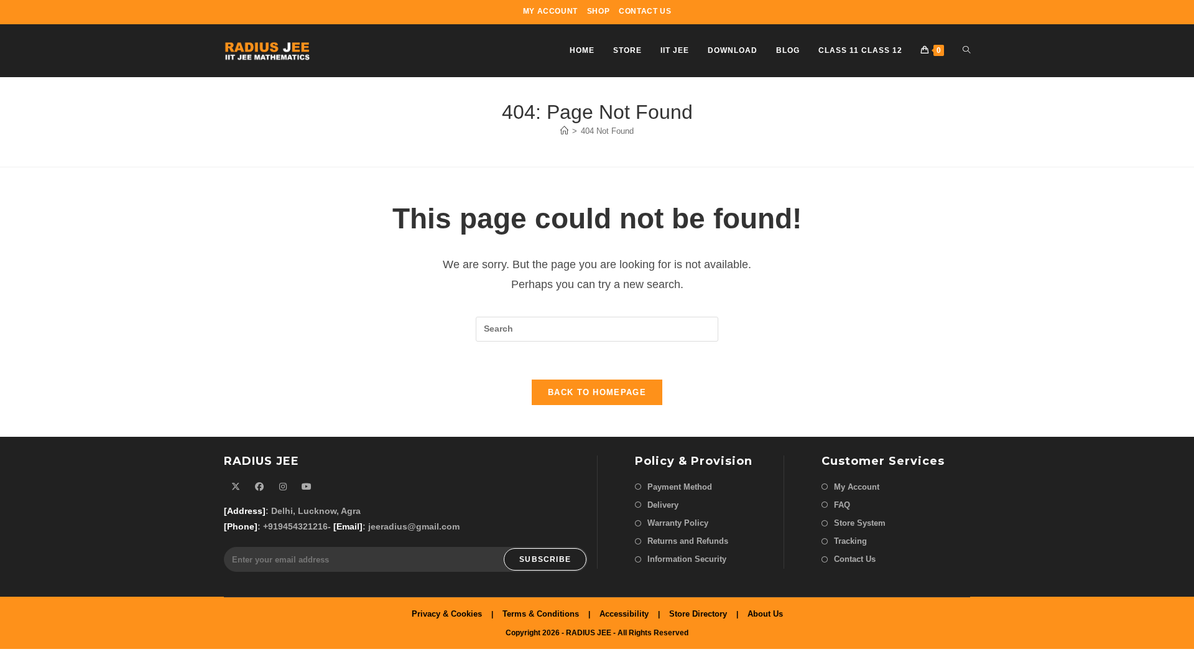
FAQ (842, 505)
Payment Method (679, 487)
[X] (236, 487)
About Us (765, 613)
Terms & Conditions (540, 613)
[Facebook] (259, 487)
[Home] (564, 131)
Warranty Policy (677, 523)
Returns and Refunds (687, 541)
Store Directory (698, 613)
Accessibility (624, 613)
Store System (860, 523)
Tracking (850, 541)
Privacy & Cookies (447, 613)
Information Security (686, 559)
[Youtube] (306, 487)
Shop (598, 11)
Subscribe (545, 559)
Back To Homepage (597, 392)
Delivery (662, 505)
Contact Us (645, 11)
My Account (550, 11)
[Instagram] (283, 487)
